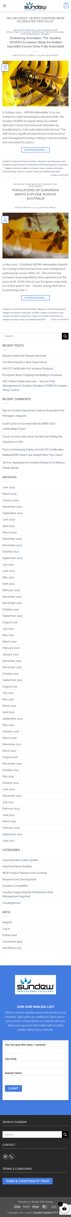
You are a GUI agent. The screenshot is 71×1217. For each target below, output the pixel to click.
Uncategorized (11, 902)
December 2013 (12, 795)
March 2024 (9, 532)
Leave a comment (59, 175)
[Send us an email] (5, 1156)
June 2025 (8, 487)
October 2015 (10, 770)
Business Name (13, 1073)
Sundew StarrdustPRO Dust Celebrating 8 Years (28, 426)
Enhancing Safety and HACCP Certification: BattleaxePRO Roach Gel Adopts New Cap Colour (33, 452)
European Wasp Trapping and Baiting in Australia (32, 375)
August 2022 (10, 622)
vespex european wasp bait (16, 316)
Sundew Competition (15, 885)
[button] (4, 6)
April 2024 (8, 526)
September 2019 (12, 718)
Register (7, 922)
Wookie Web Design (42, 1201)
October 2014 (10, 782)
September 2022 (12, 615)
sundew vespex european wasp (29, 168)
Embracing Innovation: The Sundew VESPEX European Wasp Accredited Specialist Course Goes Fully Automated (35, 42)
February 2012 (11, 827)
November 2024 (12, 506)
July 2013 (8, 802)
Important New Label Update (20, 860)
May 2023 (8, 577)
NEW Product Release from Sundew (24, 873)
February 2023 (11, 590)
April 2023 (8, 583)
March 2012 (9, 821)
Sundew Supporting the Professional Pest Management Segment (43, 33)
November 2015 (12, 763)
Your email (10, 1058)
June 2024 (8, 519)
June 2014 (8, 789)
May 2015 (8, 776)
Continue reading (35, 150)
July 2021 (8, 692)
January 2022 (10, 654)
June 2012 (8, 815)
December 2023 (12, 538)
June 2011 (8, 840)
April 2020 (8, 712)
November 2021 (12, 667)
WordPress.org (11, 948)
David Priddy (51, 55)
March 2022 (9, 641)
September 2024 (12, 513)
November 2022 (12, 603)
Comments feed (12, 941)
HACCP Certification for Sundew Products (27, 368)
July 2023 (8, 564)
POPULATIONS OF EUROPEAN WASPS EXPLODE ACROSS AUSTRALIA (35, 194)
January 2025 (10, 500)
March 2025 (9, 493)
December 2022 (12, 596)
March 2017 (9, 750)
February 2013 (11, 808)
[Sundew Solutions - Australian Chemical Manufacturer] (35, 6)
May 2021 (8, 699)
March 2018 (9, 738)
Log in (6, 928)
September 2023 (12, 558)
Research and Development (52, 161)
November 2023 (12, 545)
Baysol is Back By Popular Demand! (24, 355)
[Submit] (65, 336)
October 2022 (10, 609)
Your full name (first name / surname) (25, 1044)
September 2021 (12, 680)
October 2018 (10, 731)
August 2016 (10, 757)
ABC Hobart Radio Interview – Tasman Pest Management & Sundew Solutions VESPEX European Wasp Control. (34, 385)
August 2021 (10, 686)
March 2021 (9, 705)
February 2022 (11, 648)
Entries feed (9, 935)
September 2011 (12, 834)
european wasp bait (20, 312)
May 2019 (8, 725)
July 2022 (8, 628)
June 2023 (8, 570)
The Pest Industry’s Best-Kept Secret (24, 362)
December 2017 (12, 744)
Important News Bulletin (27, 30)
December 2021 (11, 661)
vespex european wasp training (47, 316)
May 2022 (8, 635)
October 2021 (10, 673)
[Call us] (11, 1156)
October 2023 (10, 551)
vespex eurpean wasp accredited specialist (38, 171)
